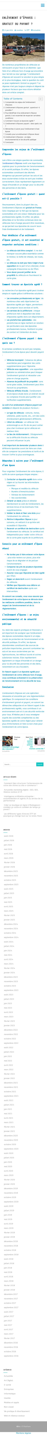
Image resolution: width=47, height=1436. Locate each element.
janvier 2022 (9, 1078)
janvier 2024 (9, 973)
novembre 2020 (11, 1140)
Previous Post (11, 743)
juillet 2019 (9, 1210)
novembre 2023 (11, 981)
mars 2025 (8, 911)
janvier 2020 (9, 1184)
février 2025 (9, 915)
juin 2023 (8, 1003)
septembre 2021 (11, 1096)
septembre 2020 (11, 1149)
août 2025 (8, 889)
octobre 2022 (10, 1039)
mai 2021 (8, 1114)
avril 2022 (8, 1065)
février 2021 (9, 1127)
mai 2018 (8, 1272)
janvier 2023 (9, 1025)
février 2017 (9, 1338)
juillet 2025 (9, 893)
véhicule (39, 535)
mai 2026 (8, 849)
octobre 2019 (10, 1197)
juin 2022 (8, 1056)
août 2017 (8, 1312)
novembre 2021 (11, 1087)
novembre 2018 (11, 1246)
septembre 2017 (11, 1307)
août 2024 (8, 942)
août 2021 (8, 1100)
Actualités (36, 30)
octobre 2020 (10, 1144)
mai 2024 (8, 955)
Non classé (9, 1407)
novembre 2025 (11, 876)
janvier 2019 (9, 1237)
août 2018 (8, 1259)
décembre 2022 (11, 1030)
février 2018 (9, 1285)
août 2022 (8, 1047)
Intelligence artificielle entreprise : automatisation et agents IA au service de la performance (23, 798)
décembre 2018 (11, 1241)
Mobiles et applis (11, 1402)
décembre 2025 (11, 871)
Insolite (7, 1398)
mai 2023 (8, 1008)
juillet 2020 (9, 1158)
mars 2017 (8, 1334)
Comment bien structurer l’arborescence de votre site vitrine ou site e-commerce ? (22, 784)
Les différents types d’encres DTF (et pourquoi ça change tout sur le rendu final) (22, 815)
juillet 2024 (9, 946)
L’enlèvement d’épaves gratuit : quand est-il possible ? (22, 109)
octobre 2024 (10, 933)
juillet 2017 (9, 1316)
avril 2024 (8, 959)
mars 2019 (8, 1228)
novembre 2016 (11, 1347)
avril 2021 (8, 1118)
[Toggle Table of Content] (39, 99)
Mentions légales (23, 1433)
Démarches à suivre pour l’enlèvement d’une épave (22, 130)
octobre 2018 (10, 1250)
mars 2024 (8, 964)
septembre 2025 (11, 884)
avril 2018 (8, 1277)
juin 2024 (8, 951)
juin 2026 (8, 845)
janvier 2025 (9, 920)
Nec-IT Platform (23, 1427)
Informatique (10, 1394)
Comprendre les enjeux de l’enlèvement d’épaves (20, 103)
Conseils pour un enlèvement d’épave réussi (22, 134)
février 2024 (9, 968)
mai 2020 (8, 1166)
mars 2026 (8, 858)
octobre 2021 (10, 1092)
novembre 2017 (11, 1299)
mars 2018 (8, 1281)
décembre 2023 (11, 977)
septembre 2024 (11, 937)
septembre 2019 (11, 1202)
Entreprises (9, 1389)
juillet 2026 (9, 840)
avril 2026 (8, 854)
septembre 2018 (11, 1255)
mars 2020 (8, 1175)
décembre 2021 (11, 1083)
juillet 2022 (9, 1052)
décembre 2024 (11, 924)
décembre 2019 (11, 1188)
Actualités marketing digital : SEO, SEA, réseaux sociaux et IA (20, 791)
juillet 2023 (9, 999)
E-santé (7, 1385)
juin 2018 (8, 1268)
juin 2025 (8, 898)
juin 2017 (8, 1321)
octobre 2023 (10, 986)
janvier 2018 (9, 1290)
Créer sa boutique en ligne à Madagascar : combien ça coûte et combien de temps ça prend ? (22, 807)
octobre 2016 (10, 1351)
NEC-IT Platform (20, 6)
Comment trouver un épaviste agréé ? (20, 121)
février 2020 (9, 1180)
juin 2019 (8, 1215)
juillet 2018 (9, 1263)
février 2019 (9, 1233)
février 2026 (9, 862)
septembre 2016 (11, 1356)
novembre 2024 (11, 929)
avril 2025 (8, 906)
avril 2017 (8, 1329)
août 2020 (8, 1153)
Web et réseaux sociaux (14, 1416)
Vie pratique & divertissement (17, 1411)
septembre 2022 (11, 1043)
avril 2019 (8, 1224)
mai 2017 (8, 1325)
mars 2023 (8, 1017)
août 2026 (8, 836)
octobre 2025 (10, 880)
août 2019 (8, 1206)
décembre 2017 (11, 1294)
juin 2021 (8, 1109)
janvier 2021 (9, 1131)
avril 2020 (8, 1171)
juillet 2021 (9, 1105)
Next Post (35, 743)
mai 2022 (8, 1061)
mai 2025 (8, 902)
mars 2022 (8, 1069)
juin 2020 (8, 1162)
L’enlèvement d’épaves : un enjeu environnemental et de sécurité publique (20, 138)
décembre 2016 (11, 1343)
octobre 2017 (10, 1303)
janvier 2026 (9, 867)
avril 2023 (8, 1012)
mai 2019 (8, 1219)
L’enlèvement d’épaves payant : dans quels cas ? (23, 125)
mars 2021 (8, 1122)
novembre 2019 (11, 1193)
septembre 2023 (11, 990)
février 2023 (9, 1021)
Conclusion (9, 142)
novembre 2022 (11, 1034)
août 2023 (8, 995)
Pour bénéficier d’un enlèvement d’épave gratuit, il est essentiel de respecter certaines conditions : (22, 115)
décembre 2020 (11, 1136)
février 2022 (9, 1074)
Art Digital (8, 1380)
